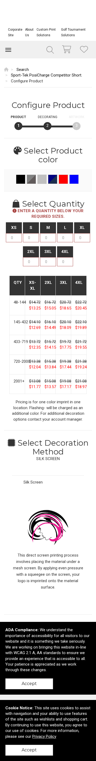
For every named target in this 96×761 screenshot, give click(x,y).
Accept (29, 683)
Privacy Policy (44, 736)
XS (14, 227)
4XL (65, 251)
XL (82, 227)
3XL (48, 251)
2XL (31, 251)
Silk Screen (33, 482)
